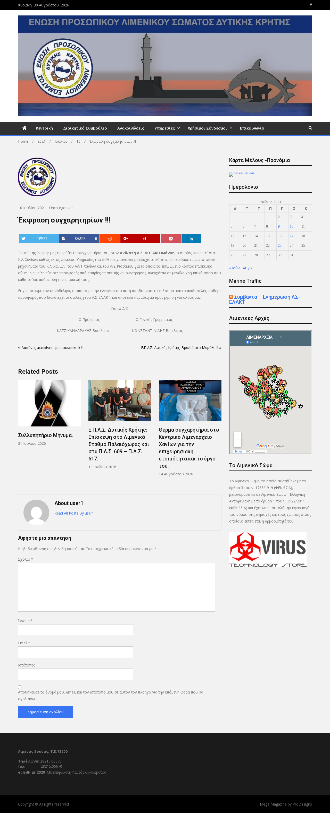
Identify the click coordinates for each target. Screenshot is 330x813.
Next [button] (218, 434)
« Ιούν (234, 268)
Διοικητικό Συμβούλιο (85, 128)
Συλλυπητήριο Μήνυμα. (45, 435)
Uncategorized (61, 207)
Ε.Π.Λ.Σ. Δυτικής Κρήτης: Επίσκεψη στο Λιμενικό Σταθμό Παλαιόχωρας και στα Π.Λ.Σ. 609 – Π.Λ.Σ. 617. (118, 444)
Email (24, 642)
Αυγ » (247, 268)
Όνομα (25, 620)
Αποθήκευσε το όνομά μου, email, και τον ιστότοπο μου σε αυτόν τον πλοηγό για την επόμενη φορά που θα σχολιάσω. (110, 695)
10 (291, 226)
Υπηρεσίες (164, 128)
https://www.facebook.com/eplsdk (311, 4)
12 (232, 236)
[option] (49, 413)
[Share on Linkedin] (191, 238)
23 (280, 245)
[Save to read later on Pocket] (171, 238)
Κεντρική (44, 128)
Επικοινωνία (252, 128)
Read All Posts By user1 (74, 513)
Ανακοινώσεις (130, 128)
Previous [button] (21, 434)
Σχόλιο (25, 559)
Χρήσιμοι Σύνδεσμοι (207, 128)
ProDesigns (302, 804)
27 (244, 255)
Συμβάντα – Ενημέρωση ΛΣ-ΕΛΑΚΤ (264, 299)
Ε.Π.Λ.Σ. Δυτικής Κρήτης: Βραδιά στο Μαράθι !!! (179, 347)
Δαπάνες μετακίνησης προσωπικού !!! (52, 347)
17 (291, 236)
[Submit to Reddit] (110, 238)
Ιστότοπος (26, 665)
